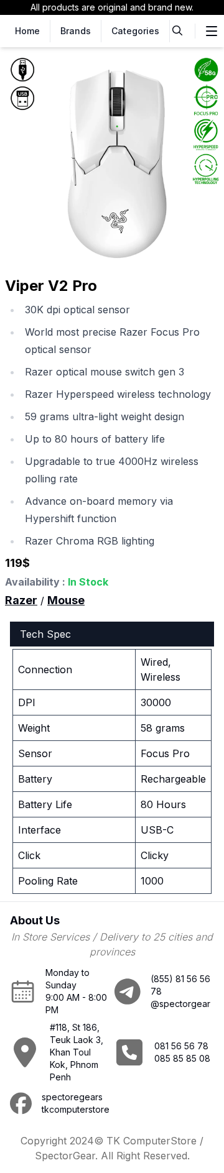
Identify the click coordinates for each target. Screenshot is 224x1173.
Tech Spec (45, 634)
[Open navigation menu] (211, 31)
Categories (135, 30)
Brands (75, 30)
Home (27, 30)
